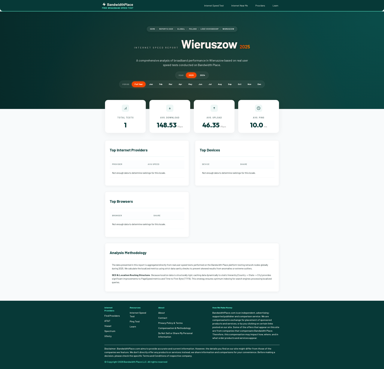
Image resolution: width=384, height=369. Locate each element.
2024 (202, 75)
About (161, 312)
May (190, 84)
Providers (260, 5)
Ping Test (135, 321)
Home (152, 29)
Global (181, 29)
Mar (170, 84)
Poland (193, 29)
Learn (275, 5)
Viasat (107, 325)
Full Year (139, 84)
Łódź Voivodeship (210, 29)
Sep (230, 84)
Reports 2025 (166, 29)
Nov (249, 84)
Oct (239, 84)
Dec (259, 84)
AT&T (107, 320)
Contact (162, 317)
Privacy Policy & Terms (170, 322)
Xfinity (108, 336)
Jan (151, 84)
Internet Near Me (239, 5)
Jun (200, 84)
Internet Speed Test (214, 5)
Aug (220, 84)
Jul (210, 84)
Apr (180, 84)
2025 (191, 75)
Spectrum (109, 331)
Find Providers (112, 315)
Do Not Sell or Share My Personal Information (175, 335)
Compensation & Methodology (174, 328)
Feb (160, 84)
